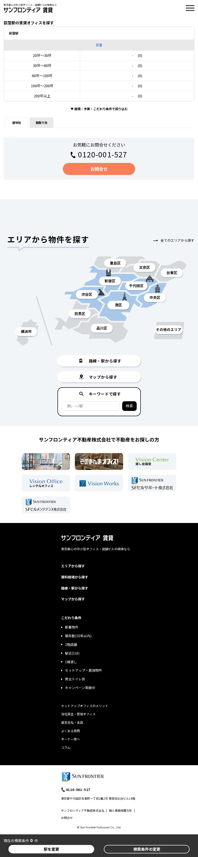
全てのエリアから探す (177, 240)
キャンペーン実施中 (80, 687)
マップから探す (73, 598)
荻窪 (99, 45)
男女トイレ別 (75, 678)
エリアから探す (73, 565)
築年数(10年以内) (78, 635)
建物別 (16, 123)
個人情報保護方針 (120, 810)
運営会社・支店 (72, 722)
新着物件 (71, 627)
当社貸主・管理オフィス (78, 714)
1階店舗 (71, 644)
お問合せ (99, 169)
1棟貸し (71, 661)
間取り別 (41, 123)
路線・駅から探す (74, 588)
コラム (66, 747)
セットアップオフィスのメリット (84, 705)
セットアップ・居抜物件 (83, 670)
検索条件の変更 (146, 849)
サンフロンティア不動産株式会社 (82, 810)
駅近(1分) (72, 653)
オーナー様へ (70, 739)
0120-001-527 (102, 154)
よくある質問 (70, 731)
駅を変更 (51, 849)
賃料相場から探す (74, 577)
